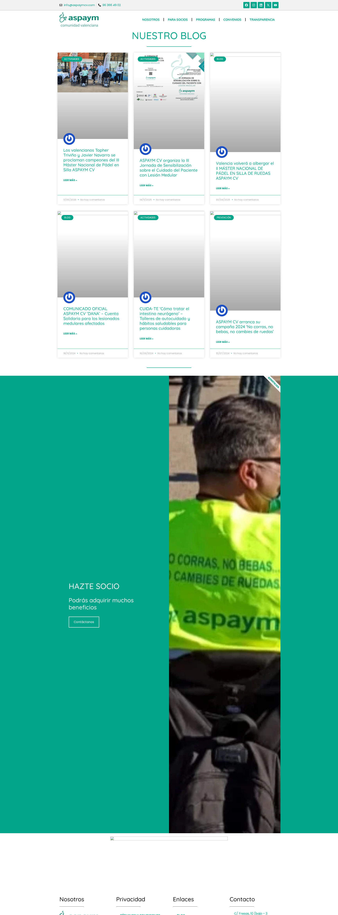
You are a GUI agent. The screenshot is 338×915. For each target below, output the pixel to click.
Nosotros (151, 20)
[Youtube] (275, 5)
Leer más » (70, 180)
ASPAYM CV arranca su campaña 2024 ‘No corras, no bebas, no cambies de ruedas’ (245, 326)
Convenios (232, 20)
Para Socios (178, 20)
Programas (205, 20)
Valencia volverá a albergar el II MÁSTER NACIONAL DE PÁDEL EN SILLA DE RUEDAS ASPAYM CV (245, 171)
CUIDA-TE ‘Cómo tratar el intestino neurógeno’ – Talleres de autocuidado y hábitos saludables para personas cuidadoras (165, 318)
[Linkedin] (261, 5)
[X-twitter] (268, 5)
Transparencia (262, 20)
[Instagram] (254, 5)
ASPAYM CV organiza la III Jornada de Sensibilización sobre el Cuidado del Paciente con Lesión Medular (169, 168)
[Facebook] (246, 5)
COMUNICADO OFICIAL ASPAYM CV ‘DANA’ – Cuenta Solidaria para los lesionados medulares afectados (91, 316)
